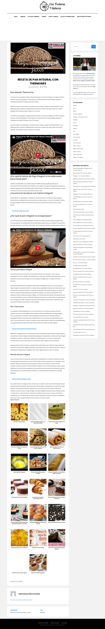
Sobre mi (22, 16)
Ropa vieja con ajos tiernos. (79, 238)
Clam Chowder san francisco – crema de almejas (84, 259)
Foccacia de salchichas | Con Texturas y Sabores (84, 299)
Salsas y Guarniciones (68, 16)
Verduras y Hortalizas (78, 157)
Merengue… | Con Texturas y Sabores (81, 176)
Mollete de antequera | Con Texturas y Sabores (84, 179)
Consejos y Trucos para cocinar (80, 117)
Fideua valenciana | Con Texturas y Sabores (83, 292)
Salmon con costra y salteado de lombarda (83, 241)
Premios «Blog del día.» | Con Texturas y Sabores (84, 228)
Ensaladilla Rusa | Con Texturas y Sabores (82, 268)
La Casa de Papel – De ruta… (79, 332)
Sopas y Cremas (53, 16)
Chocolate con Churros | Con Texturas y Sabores (84, 257)
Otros (74, 131)
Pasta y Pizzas (76, 137)
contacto (91, 94)
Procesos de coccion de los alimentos (81, 236)
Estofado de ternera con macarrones (81, 281)
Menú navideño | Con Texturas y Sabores (82, 173)
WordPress (63, 624)
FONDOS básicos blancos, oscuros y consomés (83, 302)
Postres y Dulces (77, 143)
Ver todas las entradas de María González (21, 600)
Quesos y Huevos (77, 145)
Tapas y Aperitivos (77, 154)
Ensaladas (75, 119)
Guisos (74, 122)
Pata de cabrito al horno (78, 209)
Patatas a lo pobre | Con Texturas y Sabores (83, 212)
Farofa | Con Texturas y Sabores (80, 289)
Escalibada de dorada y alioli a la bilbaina (82, 274)
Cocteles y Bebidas (33, 16)
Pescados (75, 140)
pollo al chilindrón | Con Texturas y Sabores (83, 222)
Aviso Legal (64, 623)
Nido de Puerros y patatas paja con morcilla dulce (84, 186)
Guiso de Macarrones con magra (80, 317)
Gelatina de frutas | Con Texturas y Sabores (83, 308)
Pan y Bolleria (19, 581)
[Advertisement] (52, 28)
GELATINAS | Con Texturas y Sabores (81, 311)
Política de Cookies (55, 623)
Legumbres (75, 125)
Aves (74, 108)
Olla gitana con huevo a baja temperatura (82, 194)
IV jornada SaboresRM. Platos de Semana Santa (84, 329)
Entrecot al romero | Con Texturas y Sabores (83, 271)
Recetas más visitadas (84, 16)
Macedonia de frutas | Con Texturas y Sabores (83, 335)
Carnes (44, 16)
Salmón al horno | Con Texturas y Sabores (82, 244)
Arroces (75, 105)
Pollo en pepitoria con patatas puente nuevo (83, 225)
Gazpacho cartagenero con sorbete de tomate (84, 305)
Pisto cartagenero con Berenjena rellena (82, 219)
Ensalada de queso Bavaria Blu (80, 265)
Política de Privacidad (43, 623)
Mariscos (75, 128)
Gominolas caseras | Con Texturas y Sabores (83, 314)
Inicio (16, 16)
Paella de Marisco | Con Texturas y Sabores (83, 201)
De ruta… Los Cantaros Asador (80, 262)
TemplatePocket (51, 624)
